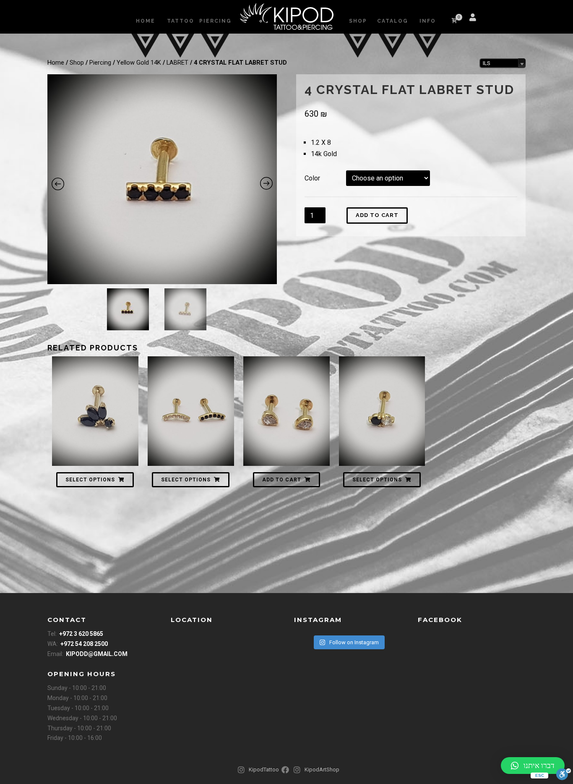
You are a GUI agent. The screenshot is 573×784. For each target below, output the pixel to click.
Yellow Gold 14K (139, 62)
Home (55, 62)
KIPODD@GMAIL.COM (97, 654)
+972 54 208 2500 (84, 643)
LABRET (177, 62)
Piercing (100, 62)
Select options (90, 480)
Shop (77, 62)
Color (312, 178)
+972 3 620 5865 (81, 633)
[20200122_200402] (162, 179)
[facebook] (492, 21)
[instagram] (502, 21)
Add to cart (377, 215)
